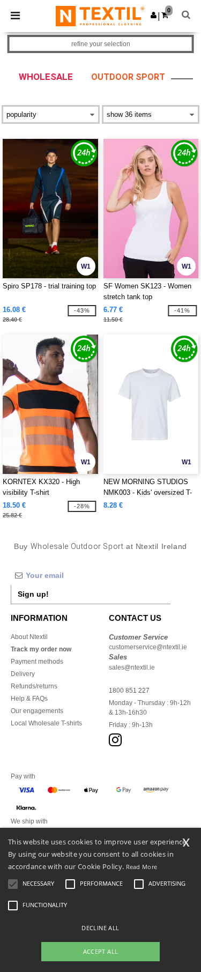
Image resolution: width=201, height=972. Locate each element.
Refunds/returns (34, 686)
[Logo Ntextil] (100, 15)
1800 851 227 (129, 690)
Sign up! (33, 594)
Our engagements (37, 711)
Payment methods (37, 661)
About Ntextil (29, 637)
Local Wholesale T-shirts (46, 723)
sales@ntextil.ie (132, 667)
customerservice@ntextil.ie (148, 647)
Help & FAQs (29, 698)
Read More (142, 867)
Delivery (23, 674)
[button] (154, 15)
